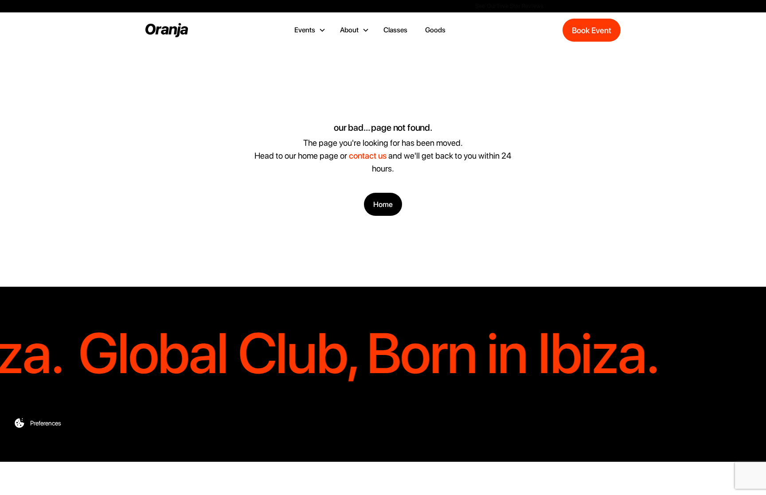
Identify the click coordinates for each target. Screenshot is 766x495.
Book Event (591, 30)
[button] (310, 30)
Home (383, 204)
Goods (435, 30)
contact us (368, 156)
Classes (395, 30)
